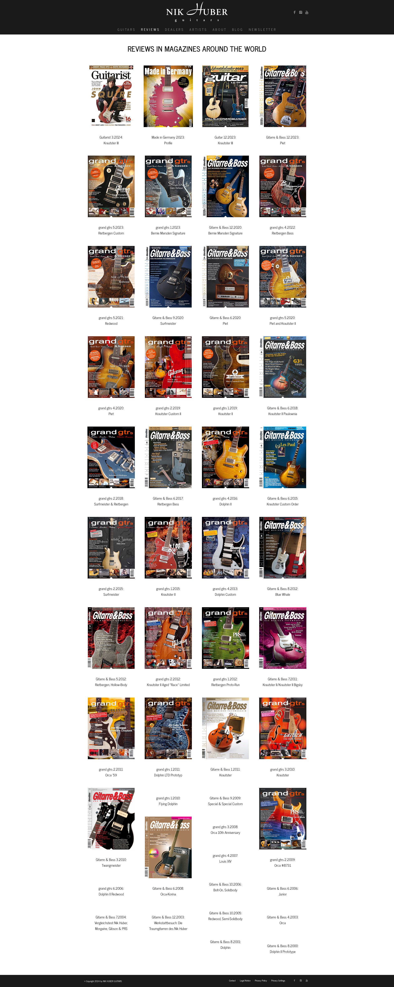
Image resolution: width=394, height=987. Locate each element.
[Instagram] (301, 12)
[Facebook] (294, 12)
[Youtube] (307, 12)
